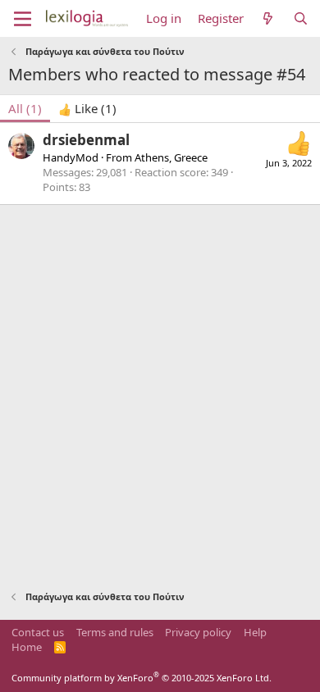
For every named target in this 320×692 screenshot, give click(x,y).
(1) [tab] (25, 108)
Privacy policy (198, 632)
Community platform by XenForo (141, 678)
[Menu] (22, 18)
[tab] (87, 108)
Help (255, 632)
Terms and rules (114, 632)
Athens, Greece (171, 157)
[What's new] (268, 18)
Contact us (37, 632)
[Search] (301, 18)
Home (26, 647)
